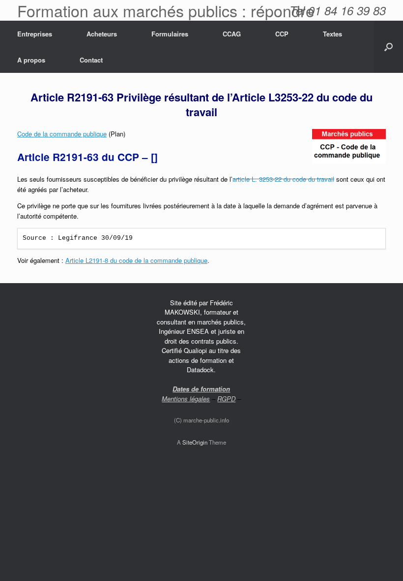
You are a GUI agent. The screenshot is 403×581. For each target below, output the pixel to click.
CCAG (232, 33)
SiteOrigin (194, 442)
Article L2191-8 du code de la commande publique (136, 260)
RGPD (226, 398)
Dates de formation (201, 388)
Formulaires (169, 33)
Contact (91, 60)
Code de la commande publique (62, 133)
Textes (332, 33)
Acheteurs (101, 33)
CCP (281, 33)
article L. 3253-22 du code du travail (283, 179)
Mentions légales (186, 398)
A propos (31, 60)
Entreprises (34, 33)
